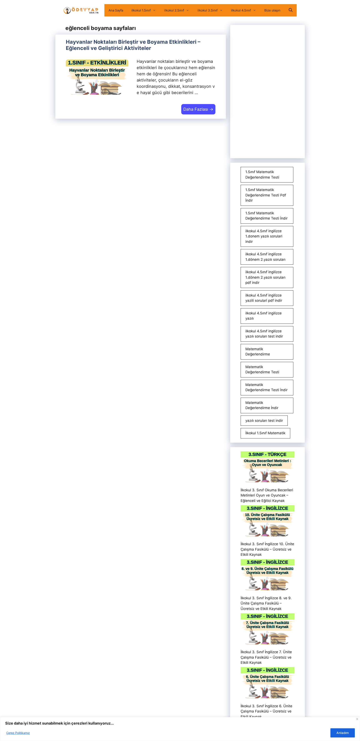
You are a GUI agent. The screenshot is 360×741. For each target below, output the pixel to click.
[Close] (357, 719)
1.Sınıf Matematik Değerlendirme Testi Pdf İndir (265, 195)
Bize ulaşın (272, 10)
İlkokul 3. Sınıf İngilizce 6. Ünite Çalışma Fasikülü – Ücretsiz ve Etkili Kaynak (266, 711)
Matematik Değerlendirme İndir (261, 405)
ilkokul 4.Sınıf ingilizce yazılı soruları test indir (264, 334)
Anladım (342, 733)
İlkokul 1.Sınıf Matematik (265, 433)
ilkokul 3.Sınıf (208, 10)
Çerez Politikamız (18, 733)
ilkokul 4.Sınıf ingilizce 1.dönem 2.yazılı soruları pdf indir (265, 277)
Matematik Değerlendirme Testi (262, 369)
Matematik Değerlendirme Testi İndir (266, 387)
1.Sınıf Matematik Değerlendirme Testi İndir (266, 216)
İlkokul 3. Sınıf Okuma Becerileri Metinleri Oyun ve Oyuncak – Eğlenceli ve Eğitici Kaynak (267, 495)
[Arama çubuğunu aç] (291, 10)
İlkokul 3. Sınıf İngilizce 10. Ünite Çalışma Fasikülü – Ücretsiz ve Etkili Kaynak (267, 549)
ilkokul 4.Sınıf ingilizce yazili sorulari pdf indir (263, 298)
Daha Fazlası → (198, 109)
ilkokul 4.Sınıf (241, 10)
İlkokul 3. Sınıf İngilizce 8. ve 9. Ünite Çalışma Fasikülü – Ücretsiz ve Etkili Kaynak (266, 603)
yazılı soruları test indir (264, 420)
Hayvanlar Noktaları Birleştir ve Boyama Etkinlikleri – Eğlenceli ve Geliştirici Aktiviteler (133, 45)
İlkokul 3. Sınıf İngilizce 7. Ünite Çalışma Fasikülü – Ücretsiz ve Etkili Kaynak (266, 657)
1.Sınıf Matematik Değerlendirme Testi (262, 174)
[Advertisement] (267, 91)
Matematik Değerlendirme (257, 351)
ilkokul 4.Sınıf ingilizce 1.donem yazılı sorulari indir (263, 236)
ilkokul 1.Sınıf (141, 10)
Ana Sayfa (116, 10)
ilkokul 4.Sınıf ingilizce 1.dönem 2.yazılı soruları (265, 257)
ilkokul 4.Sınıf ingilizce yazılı (263, 316)
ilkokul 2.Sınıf (174, 10)
